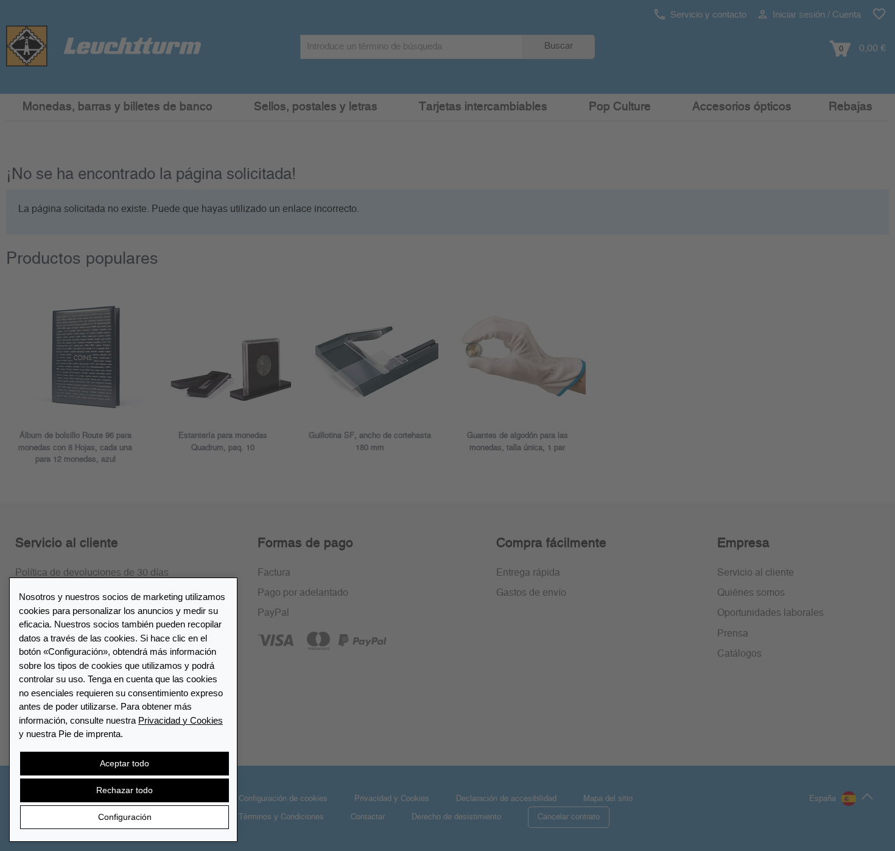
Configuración (125, 817)
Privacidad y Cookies (180, 720)
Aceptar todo (124, 763)
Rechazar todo (124, 790)
